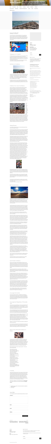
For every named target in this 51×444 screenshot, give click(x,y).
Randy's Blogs (15, 2)
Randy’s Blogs (25, 380)
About (32, 8)
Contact (29, 8)
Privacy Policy (36, 8)
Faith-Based (16, 8)
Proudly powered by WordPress (13, 442)
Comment (11, 395)
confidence (12, 387)
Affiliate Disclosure (12, 10)
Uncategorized (13, 386)
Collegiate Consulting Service (23, 8)
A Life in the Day (12, 8)
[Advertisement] (35, 36)
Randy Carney (17, 32)
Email (11, 408)
